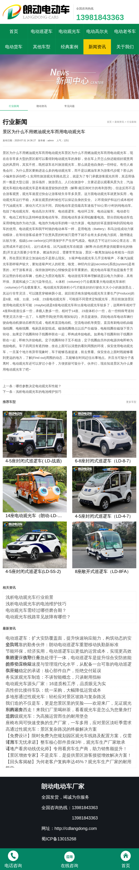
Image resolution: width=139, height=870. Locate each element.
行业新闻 (14, 106)
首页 (13, 31)
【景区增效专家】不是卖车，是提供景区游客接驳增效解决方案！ (69, 755)
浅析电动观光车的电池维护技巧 (38, 392)
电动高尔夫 (97, 31)
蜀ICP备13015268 (58, 838)
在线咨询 (69, 865)
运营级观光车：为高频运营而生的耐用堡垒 (47, 716)
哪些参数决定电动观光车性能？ (38, 386)
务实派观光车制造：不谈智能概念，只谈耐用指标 (53, 677)
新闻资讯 (97, 46)
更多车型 (131, 401)
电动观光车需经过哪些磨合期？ (36, 610)
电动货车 (13, 46)
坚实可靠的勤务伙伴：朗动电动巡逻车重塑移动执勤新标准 (62, 644)
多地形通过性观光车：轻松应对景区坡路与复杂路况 (56, 696)
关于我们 (125, 46)
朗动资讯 (42, 106)
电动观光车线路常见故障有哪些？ (38, 616)
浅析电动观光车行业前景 (29, 597)
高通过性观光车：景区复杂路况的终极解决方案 (51, 729)
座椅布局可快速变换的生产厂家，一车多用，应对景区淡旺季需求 (69, 722)
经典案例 (69, 46)
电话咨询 (13, 865)
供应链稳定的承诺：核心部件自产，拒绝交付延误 (53, 670)
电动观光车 (69, 31)
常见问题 (69, 106)
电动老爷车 (125, 31)
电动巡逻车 (41, 31)
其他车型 (41, 46)
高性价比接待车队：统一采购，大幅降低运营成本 (53, 690)
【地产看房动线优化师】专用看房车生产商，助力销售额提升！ (66, 748)
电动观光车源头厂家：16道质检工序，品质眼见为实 (56, 683)
